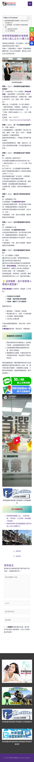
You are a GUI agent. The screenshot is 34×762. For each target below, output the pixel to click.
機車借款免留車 (19, 202)
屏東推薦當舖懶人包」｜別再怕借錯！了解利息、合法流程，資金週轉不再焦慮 (19, 518)
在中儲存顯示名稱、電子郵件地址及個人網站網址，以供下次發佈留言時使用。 (17, 629)
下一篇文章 (17, 556)
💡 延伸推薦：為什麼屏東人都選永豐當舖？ (16, 26)
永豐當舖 (5, 329)
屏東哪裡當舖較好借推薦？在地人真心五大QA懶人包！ (17, 21)
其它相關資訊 (11, 31)
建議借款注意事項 (12, 29)
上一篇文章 (17, 551)
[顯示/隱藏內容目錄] (28, 18)
